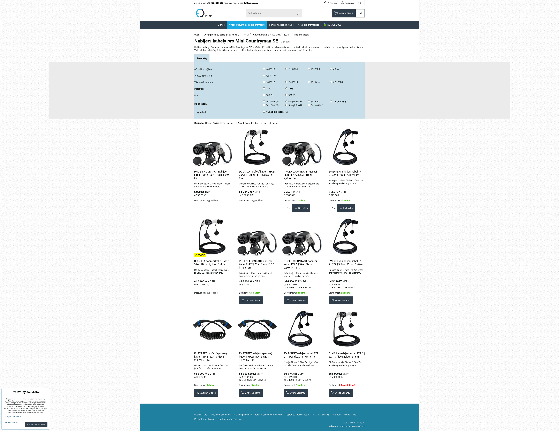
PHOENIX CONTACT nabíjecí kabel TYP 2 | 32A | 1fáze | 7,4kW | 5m (300, 175)
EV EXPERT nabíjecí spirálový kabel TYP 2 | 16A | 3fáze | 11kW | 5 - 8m (255, 356)
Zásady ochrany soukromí (229, 418)
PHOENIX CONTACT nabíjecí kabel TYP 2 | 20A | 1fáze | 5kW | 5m (211, 175)
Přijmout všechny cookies (36, 424)
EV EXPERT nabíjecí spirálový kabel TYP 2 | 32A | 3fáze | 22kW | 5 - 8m (210, 356)
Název (208, 123)
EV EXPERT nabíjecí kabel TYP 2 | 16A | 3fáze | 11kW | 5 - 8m (301, 355)
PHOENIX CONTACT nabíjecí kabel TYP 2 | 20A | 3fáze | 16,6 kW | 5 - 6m (256, 264)
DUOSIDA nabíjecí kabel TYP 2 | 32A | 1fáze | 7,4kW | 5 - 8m (212, 263)
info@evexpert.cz (250, 2)
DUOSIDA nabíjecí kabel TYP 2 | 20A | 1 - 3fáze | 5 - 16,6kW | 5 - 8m (257, 175)
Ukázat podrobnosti (11, 422)
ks (289, 208)
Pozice (216, 123)
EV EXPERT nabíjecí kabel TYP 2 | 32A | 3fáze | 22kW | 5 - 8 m (346, 263)
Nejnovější (232, 123)
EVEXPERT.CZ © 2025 (354, 422)
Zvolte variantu (252, 300)
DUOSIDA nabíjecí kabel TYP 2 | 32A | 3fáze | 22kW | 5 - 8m (347, 355)
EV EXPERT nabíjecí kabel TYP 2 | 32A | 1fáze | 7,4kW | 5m (346, 173)
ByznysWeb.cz (358, 426)
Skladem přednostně (248, 123)
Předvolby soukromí (204, 418)
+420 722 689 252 (215, 2)
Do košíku (302, 208)
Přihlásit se (332, 2)
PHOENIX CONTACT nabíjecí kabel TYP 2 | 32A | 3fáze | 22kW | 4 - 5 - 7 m (300, 264)
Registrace (349, 2)
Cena (222, 123)
